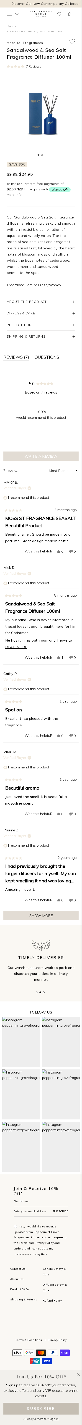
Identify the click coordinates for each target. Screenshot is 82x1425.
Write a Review (51, 457)
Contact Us (18, 1268)
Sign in (54, 1418)
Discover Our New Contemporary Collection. (46, 4)
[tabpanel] (41, 113)
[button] (24, 66)
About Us (16, 1279)
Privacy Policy (44, 1242)
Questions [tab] (47, 358)
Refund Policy (52, 1300)
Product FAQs (19, 1289)
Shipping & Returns (23, 1299)
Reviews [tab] (16, 358)
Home (10, 26)
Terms (23, 1242)
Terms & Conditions (28, 1340)
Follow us (41, 1012)
